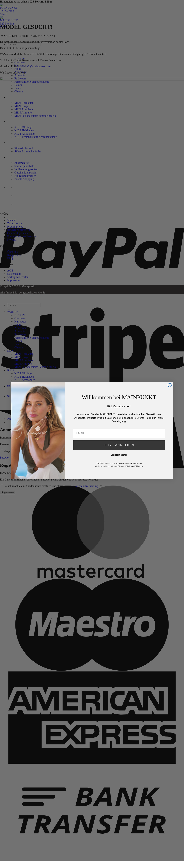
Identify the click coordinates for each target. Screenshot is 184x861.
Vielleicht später (119, 455)
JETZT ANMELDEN (119, 445)
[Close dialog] (169, 385)
